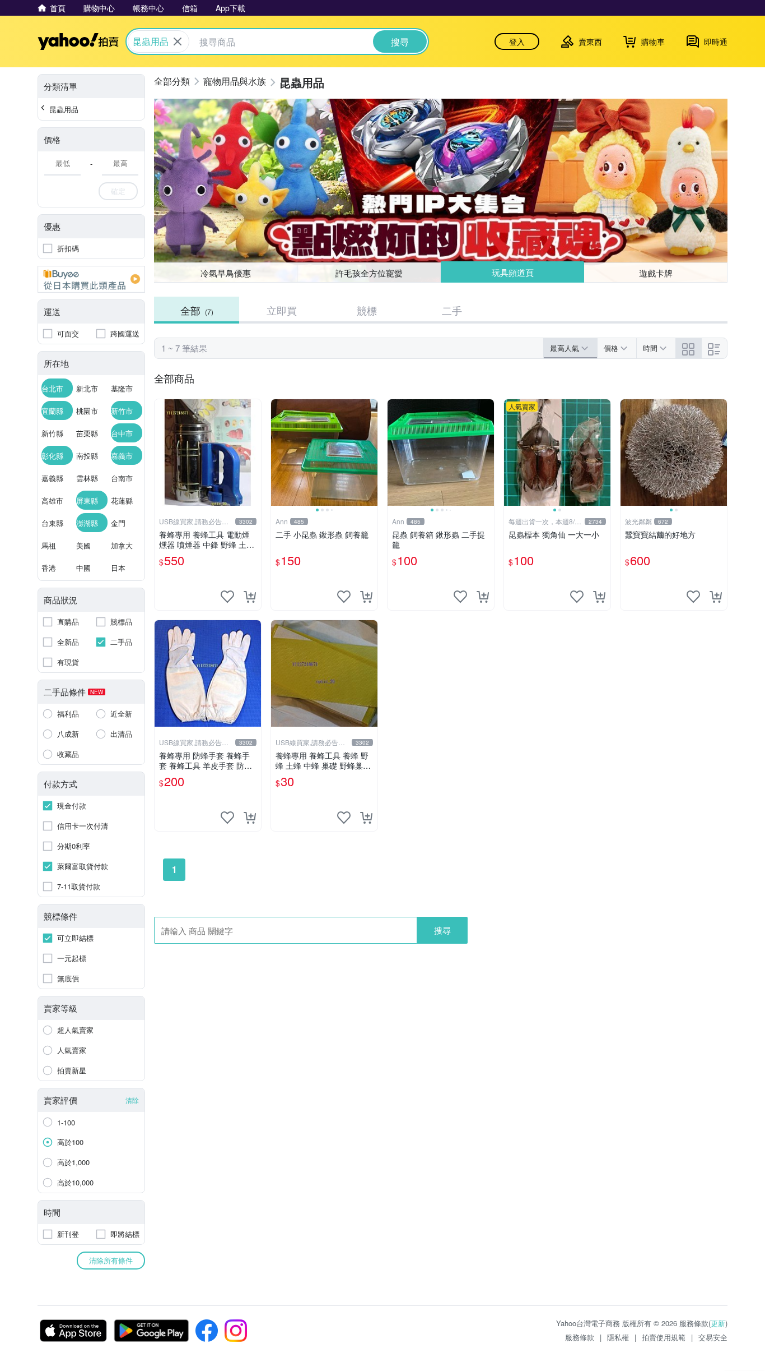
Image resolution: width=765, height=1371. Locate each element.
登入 (517, 41)
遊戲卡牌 (656, 273)
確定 (118, 191)
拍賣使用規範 (663, 1337)
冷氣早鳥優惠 (225, 273)
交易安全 (712, 1337)
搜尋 (442, 930)
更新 (718, 1323)
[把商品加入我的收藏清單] (227, 596)
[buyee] (91, 279)
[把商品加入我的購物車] (249, 596)
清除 (132, 1100)
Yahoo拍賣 (78, 41)
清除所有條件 (111, 1260)
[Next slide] (370, 452)
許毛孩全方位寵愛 (369, 273)
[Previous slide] (278, 452)
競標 (367, 310)
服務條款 (579, 1337)
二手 (452, 310)
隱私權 (618, 1337)
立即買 (282, 310)
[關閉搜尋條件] (177, 41)
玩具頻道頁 (513, 272)
